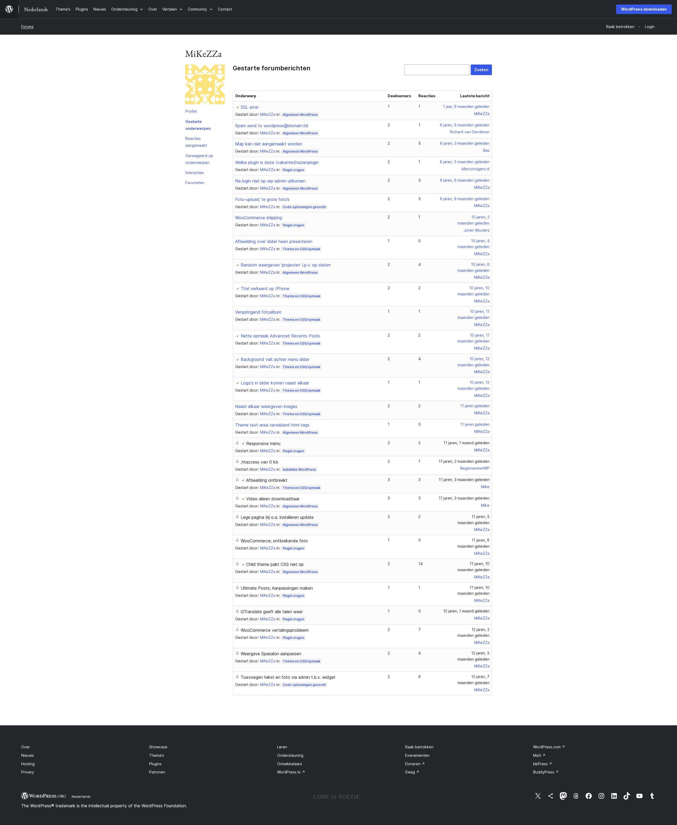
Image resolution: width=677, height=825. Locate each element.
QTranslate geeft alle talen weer (272, 611)
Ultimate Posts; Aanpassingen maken (277, 588)
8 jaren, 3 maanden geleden (465, 143)
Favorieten (194, 182)
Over (25, 747)
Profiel (191, 111)
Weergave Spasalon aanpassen (271, 653)
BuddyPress (546, 772)
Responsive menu (263, 443)
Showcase (158, 747)
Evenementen (417, 755)
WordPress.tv (291, 772)
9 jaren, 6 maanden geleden (465, 180)
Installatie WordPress (299, 469)
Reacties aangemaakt (196, 142)
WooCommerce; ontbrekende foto (274, 540)
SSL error (250, 107)
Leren (282, 747)
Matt (539, 755)
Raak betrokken (419, 747)
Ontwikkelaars (289, 764)
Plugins (155, 764)
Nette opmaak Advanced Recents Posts (280, 335)
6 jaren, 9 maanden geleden (465, 125)
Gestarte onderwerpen (198, 125)
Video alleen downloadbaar (273, 498)
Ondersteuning (290, 755)
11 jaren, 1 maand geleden (466, 443)
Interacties (194, 172)
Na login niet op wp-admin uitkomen (270, 181)
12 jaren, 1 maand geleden (466, 611)
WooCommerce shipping (258, 217)
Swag (412, 772)
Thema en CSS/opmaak (301, 249)
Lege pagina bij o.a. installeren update (277, 517)
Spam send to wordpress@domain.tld (271, 125)
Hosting (28, 764)
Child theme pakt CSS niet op (275, 564)
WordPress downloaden (644, 9)
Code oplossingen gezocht (304, 207)
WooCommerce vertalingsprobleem (275, 630)
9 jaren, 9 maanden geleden (465, 198)
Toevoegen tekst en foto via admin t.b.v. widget (288, 677)
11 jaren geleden (475, 406)
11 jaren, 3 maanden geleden (464, 479)
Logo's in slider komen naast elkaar (275, 383)
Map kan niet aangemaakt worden (268, 143)
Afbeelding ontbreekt (266, 480)
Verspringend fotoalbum (258, 312)
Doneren (415, 764)
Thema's (156, 755)
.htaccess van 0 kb (259, 462)
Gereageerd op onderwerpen (199, 159)
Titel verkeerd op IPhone (265, 288)
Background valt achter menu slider (275, 359)
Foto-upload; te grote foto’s (262, 199)
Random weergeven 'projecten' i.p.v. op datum (286, 265)
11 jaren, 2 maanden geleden (464, 461)
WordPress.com (549, 747)
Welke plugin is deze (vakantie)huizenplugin (277, 162)
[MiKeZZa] (205, 85)
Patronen (157, 772)
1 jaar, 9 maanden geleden (466, 106)
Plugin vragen (293, 170)
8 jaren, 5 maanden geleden (465, 161)
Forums (27, 26)
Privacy (27, 772)
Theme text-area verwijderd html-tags (272, 425)
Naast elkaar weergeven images (266, 406)
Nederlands (81, 796)
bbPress (542, 764)
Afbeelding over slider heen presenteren (273, 241)
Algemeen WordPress (300, 115)
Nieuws (27, 755)
